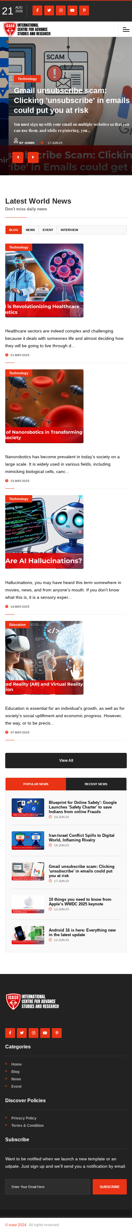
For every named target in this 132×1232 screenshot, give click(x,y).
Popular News (36, 784)
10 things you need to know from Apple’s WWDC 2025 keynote (80, 901)
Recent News (96, 784)
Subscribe (109, 1187)
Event (48, 230)
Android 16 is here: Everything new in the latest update (82, 932)
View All (66, 760)
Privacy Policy (24, 1118)
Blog (13, 230)
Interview (69, 230)
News (30, 230)
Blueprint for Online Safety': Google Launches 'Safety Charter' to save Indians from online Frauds (83, 807)
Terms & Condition (27, 1125)
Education (17, 624)
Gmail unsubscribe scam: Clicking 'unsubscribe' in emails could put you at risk (63, 100)
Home (16, 1064)
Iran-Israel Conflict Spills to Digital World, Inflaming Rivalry (82, 837)
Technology (18, 79)
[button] (17, 157)
